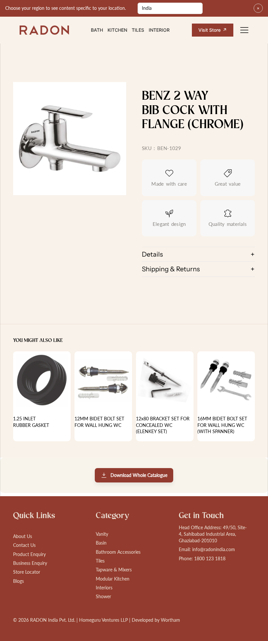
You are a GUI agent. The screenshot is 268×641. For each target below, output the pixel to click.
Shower (103, 596)
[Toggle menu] (244, 30)
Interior (159, 30)
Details (152, 254)
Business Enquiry (30, 563)
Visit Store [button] (212, 30)
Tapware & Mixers (114, 569)
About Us (22, 536)
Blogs (18, 581)
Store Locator (26, 572)
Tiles (138, 30)
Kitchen (117, 30)
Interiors (104, 587)
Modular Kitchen (112, 579)
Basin (101, 543)
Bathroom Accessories (118, 552)
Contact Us (24, 545)
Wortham (170, 620)
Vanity (102, 534)
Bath (97, 30)
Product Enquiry (29, 554)
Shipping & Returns (171, 269)
